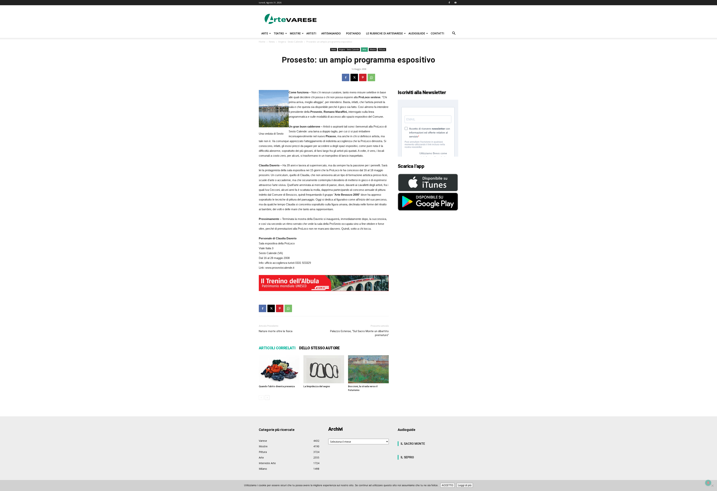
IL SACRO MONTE (413, 443)
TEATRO (279, 33)
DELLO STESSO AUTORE (319, 348)
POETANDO (353, 33)
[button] (453, 33)
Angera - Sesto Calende (290, 41)
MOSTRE (295, 33)
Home (262, 41)
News (272, 41)
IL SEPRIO (407, 457)
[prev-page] (261, 397)
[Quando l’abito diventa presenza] (279, 369)
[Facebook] (449, 2)
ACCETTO (447, 485)
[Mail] (455, 2)
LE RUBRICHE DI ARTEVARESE (384, 33)
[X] (354, 77)
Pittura (382, 49)
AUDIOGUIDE (417, 33)
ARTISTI (311, 33)
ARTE (264, 33)
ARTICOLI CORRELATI (277, 348)
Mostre (373, 49)
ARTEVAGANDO (331, 33)
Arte (364, 49)
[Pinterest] (363, 77)
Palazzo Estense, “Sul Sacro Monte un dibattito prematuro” (359, 333)
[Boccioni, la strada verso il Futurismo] (368, 369)
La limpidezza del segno (316, 386)
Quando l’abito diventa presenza (277, 386)
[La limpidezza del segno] (323, 369)
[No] (712, 485)
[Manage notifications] (708, 483)
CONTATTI (437, 33)
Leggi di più (464, 485)
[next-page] (267, 397)
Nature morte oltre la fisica (275, 331)
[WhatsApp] (371, 77)
